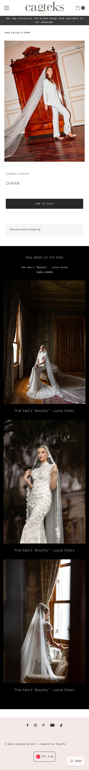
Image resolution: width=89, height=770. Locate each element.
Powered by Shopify (53, 744)
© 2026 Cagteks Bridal (20, 744)
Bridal (16, 33)
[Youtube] (52, 726)
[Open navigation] (6, 8)
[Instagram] (35, 726)
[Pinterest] (43, 726)
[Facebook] (27, 726)
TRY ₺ (45, 756)
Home (7, 33)
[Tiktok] (61, 726)
